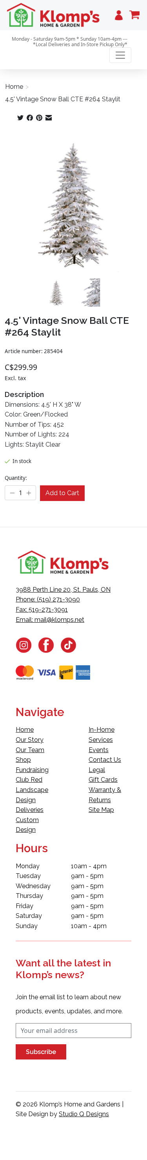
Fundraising (32, 770)
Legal (97, 770)
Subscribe (41, 1052)
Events (99, 750)
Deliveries (30, 809)
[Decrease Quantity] (12, 493)
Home (14, 86)
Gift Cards (103, 779)
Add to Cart (62, 493)
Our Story (30, 739)
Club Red (29, 779)
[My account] (119, 15)
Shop (23, 759)
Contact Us (105, 759)
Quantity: (16, 477)
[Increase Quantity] (29, 493)
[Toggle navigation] (120, 55)
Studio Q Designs (84, 1114)
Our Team (30, 750)
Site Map (101, 809)
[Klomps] (54, 15)
